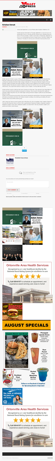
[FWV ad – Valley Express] (12, 234)
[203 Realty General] (12, 252)
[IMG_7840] (26, 353)
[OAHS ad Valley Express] (27, 281)
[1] (32, 68)
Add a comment (10, 167)
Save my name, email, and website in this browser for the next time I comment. (23, 196)
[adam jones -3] (12, 68)
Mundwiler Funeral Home (21, 26)
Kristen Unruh (8, 25)
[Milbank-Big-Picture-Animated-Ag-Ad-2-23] (27, 49)
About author (10, 154)
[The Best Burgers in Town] (12, 311)
